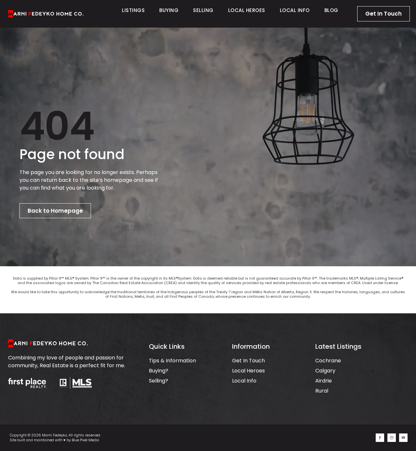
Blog (331, 10)
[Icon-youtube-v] (403, 437)
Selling (203, 10)
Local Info (295, 10)
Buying (168, 10)
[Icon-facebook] (380, 437)
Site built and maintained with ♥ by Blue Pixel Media (54, 440)
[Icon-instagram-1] (391, 437)
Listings (133, 10)
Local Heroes (246, 10)
